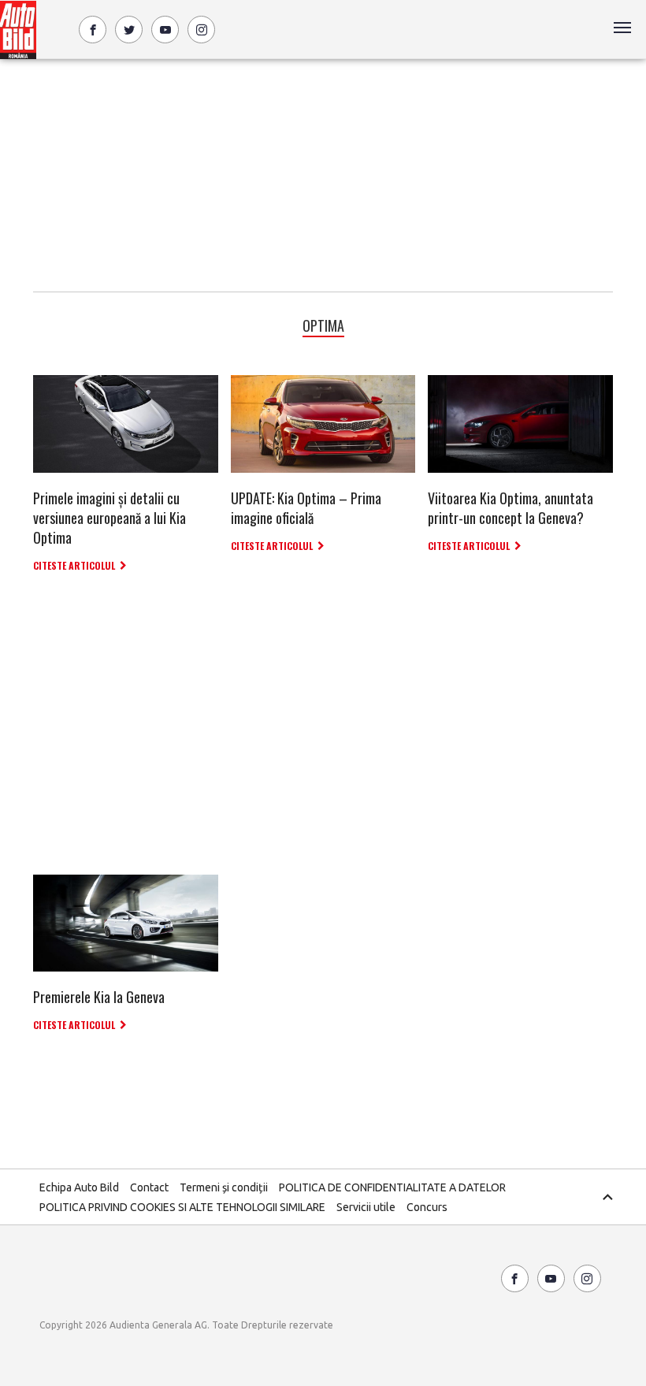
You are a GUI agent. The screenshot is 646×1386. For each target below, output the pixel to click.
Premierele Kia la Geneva (99, 997)
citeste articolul (74, 565)
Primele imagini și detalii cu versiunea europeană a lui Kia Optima (109, 518)
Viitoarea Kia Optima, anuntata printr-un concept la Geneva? (510, 508)
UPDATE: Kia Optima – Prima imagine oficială (306, 508)
